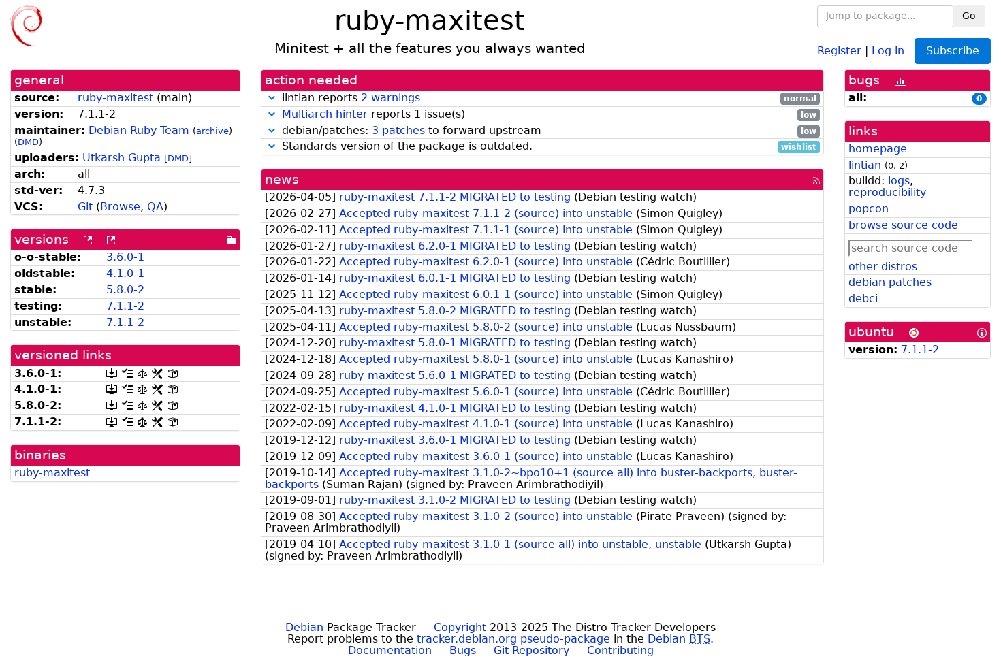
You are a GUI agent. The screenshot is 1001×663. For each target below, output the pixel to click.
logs (899, 180)
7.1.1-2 (125, 306)
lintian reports (548, 98)
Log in (888, 50)
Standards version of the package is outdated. (548, 146)
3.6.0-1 (125, 256)
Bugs (462, 650)
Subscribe (952, 50)
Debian (304, 627)
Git (85, 206)
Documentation (390, 650)
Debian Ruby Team (139, 130)
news (282, 179)
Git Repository (531, 650)
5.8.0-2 (125, 289)
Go (969, 15)
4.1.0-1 (125, 273)
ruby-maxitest (115, 97)
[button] (271, 97)
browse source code (903, 225)
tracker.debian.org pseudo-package (513, 638)
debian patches (890, 282)
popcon (868, 208)
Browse (120, 206)
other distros (882, 266)
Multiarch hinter (325, 114)
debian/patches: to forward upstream (548, 131)
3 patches (398, 130)
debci (863, 298)
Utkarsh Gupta (121, 157)
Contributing (620, 650)
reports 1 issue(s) (549, 114)
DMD (28, 142)
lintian (864, 165)
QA (155, 206)
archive (212, 131)
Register (839, 50)
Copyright (460, 627)
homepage (877, 148)
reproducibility (887, 192)
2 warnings (390, 97)
